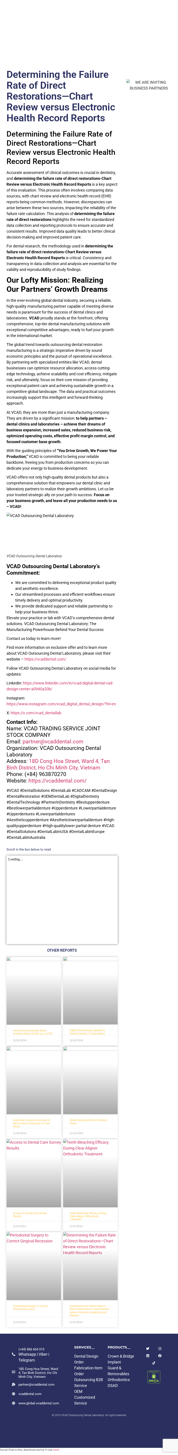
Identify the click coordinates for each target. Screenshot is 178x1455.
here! (56, 1449)
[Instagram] (160, 1349)
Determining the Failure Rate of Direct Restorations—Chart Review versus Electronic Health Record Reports (89, 1311)
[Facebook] (160, 1356)
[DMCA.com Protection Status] (153, 1382)
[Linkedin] (148, 1356)
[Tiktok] (154, 1363)
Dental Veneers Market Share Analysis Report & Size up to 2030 (33, 1032)
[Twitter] (148, 1349)
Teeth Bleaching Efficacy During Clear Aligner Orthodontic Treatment (88, 1216)
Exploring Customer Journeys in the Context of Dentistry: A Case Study (31, 1123)
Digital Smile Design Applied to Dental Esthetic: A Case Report (87, 1032)
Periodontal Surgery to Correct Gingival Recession (30, 1308)
